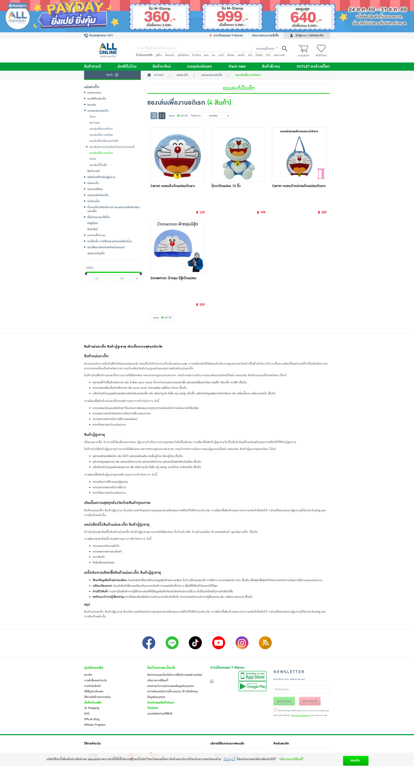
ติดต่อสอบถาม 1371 (100, 35)
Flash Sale (237, 66)
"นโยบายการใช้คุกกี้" (291, 759)
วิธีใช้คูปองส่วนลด (94, 691)
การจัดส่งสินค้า (92, 686)
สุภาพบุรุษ (284, 701)
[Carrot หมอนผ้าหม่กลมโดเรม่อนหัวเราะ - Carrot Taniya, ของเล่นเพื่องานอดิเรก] (299, 154)
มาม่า (221, 55)
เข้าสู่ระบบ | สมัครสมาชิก (309, 35)
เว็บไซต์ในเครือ (92, 702)
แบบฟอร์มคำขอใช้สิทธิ (159, 713)
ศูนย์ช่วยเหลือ (93, 667)
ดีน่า (268, 55)
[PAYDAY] (207, 16)
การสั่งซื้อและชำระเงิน (95, 680)
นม (213, 55)
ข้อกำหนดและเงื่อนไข (161, 667)
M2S (86, 713)
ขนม (206, 55)
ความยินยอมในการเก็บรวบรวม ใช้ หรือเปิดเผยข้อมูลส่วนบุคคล (172, 694)
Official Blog (91, 719)
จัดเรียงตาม (196, 115)
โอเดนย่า (170, 55)
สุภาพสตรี (310, 701)
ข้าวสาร (196, 55)
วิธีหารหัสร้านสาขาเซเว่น (97, 697)
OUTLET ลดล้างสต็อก (313, 66)
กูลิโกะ (158, 55)
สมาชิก (88, 675)
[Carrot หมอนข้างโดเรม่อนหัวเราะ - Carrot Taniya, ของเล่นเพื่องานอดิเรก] (178, 154)
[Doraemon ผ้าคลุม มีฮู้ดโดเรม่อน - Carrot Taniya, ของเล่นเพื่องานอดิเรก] (178, 247)
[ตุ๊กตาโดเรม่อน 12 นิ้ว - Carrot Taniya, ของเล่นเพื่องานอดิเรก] (238, 154)
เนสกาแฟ (279, 55)
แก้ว (250, 55)
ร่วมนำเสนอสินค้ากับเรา (160, 702)
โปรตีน (259, 55)
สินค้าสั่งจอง (271, 66)
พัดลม (230, 55)
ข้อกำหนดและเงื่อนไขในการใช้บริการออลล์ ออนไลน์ (174, 675)
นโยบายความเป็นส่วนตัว (300, 715)
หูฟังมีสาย (183, 55)
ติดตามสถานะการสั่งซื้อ (265, 35)
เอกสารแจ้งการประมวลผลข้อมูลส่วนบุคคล (170, 686)
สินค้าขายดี (92, 66)
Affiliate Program (94, 725)
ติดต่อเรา (152, 708)
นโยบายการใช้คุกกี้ (157, 680)
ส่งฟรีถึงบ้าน (127, 66)
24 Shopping (91, 708)
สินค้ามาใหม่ (162, 66)
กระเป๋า (241, 55)
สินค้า (110, 75)
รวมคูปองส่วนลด (199, 66)
